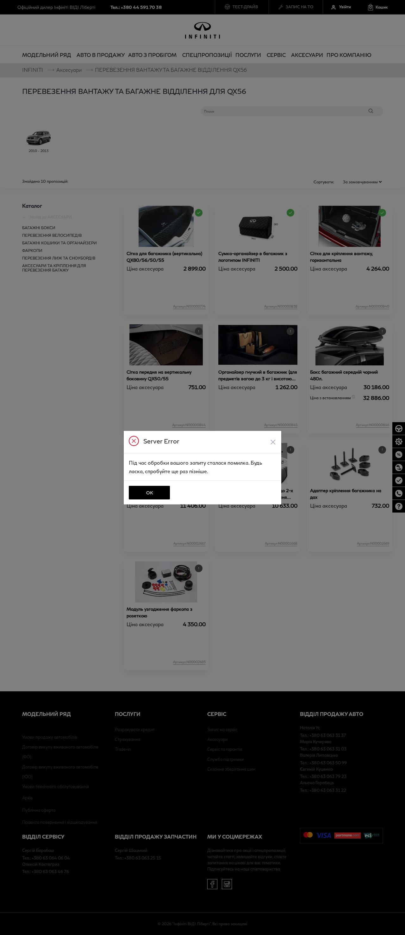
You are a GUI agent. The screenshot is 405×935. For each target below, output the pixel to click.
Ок (149, 492)
